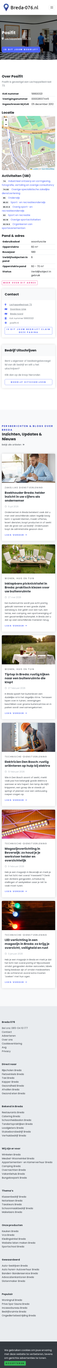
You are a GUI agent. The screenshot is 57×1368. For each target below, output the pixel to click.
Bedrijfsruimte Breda (14, 1311)
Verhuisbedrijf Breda (14, 1135)
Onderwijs (14, 198)
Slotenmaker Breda (13, 1281)
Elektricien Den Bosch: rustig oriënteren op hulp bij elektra (27, 764)
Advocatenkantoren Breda (18, 1277)
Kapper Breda (10, 1082)
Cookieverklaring (12, 1043)
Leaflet (35, 168)
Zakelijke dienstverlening (24, 487)
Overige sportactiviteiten (26, 219)
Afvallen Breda (10, 1089)
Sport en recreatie (19, 215)
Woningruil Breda (12, 1300)
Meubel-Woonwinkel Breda (18, 1158)
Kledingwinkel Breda (14, 1239)
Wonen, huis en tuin (19, 578)
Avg (4, 1047)
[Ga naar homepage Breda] (20, 7)
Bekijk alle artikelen (11, 444)
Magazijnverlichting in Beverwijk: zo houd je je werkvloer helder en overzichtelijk (22, 855)
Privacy (6, 1051)
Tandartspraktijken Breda (17, 1124)
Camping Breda (11, 1166)
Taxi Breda (8, 1078)
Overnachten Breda (14, 1170)
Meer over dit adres (19, 282)
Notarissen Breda (12, 1200)
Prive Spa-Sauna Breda (15, 1304)
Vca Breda (8, 1235)
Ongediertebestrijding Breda (19, 1315)
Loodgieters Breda (13, 1128)
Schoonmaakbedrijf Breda (17, 1208)
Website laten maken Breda (18, 1243)
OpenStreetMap (47, 168)
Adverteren (9, 1035)
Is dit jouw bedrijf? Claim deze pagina (28, 331)
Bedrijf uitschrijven (28, 382)
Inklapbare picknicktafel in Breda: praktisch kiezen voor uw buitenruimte (27, 587)
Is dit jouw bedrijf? (21, 49)
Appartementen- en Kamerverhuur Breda (27, 1162)
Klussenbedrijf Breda (14, 1196)
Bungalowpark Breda (14, 1177)
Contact (7, 1032)
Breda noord (16, 313)
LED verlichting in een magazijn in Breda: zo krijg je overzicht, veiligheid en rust (27, 944)
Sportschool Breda (13, 1246)
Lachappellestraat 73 (18, 38)
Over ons (7, 1039)
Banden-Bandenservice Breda (20, 1273)
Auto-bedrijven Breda (15, 1265)
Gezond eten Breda (13, 1093)
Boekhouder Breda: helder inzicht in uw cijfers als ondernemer (25, 497)
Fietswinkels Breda (13, 1074)
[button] (28, 143)
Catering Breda (11, 1116)
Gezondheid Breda (13, 1085)
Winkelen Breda (11, 1154)
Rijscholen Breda (11, 1070)
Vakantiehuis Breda (13, 1174)
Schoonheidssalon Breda (16, 1120)
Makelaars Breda (12, 1212)
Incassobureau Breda (14, 1308)
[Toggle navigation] (51, 7)
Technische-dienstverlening (26, 756)
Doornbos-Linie (18, 309)
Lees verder (14, 535)
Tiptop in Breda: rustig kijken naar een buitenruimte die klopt (27, 678)
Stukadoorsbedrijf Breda (16, 1131)
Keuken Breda (10, 1231)
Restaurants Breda (13, 1112)
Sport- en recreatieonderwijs (28, 202)
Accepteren (15, 1363)
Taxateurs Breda (12, 1204)
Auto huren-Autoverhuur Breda (20, 1269)
